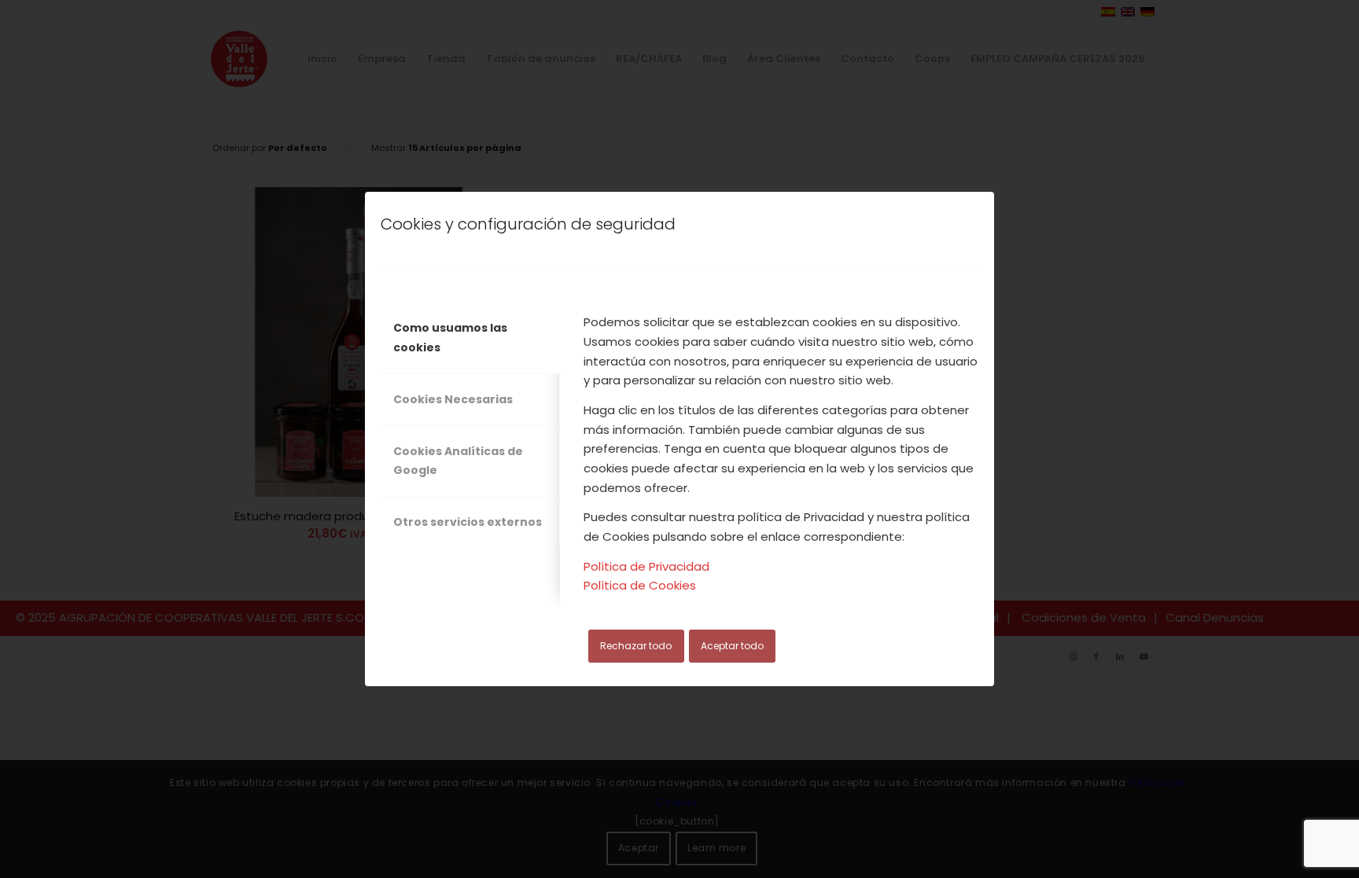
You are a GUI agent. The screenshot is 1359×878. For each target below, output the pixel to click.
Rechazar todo (636, 645)
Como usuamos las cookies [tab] (450, 337)
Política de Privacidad (646, 566)
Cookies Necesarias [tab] (453, 399)
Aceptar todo (732, 645)
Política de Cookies (640, 585)
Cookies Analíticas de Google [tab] (458, 461)
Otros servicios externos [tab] (467, 522)
